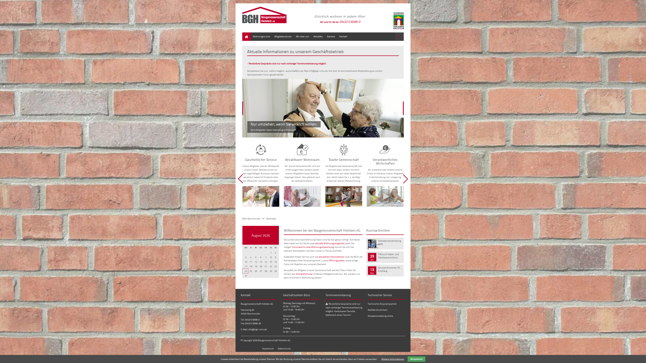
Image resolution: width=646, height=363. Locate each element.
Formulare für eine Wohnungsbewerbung (313, 247)
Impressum (268, 348)
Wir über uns (302, 36)
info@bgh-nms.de (257, 329)
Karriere (331, 36)
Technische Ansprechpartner (382, 303)
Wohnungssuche (261, 36)
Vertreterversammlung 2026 (389, 242)
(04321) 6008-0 (350, 21)
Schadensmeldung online (380, 315)
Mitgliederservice (283, 36)
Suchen (399, 36)
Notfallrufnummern (378, 309)
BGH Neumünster (251, 218)
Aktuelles (318, 36)
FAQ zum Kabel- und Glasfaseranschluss (388, 256)
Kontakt (343, 36)
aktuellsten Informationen (332, 256)
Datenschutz (284, 348)
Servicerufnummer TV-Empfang (389, 269)
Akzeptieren (416, 359)
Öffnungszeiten (337, 260)
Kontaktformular (304, 273)
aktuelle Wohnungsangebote (329, 243)
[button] (240, 178)
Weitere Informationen (392, 359)
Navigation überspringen (70, 121)
